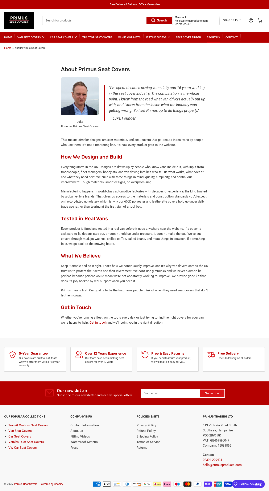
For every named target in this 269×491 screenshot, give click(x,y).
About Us (213, 37)
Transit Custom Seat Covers (28, 425)
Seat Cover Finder (188, 37)
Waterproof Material (84, 442)
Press (74, 448)
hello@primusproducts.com (191, 20)
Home (8, 37)
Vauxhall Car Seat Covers (26, 442)
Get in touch (98, 322)
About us (76, 431)
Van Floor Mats (129, 37)
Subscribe (212, 393)
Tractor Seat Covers (97, 37)
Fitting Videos (156, 37)
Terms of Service (148, 442)
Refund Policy (146, 431)
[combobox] (107, 20)
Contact (231, 37)
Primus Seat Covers (25, 484)
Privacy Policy (146, 425)
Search (162, 20)
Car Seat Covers (61, 37)
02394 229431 (183, 23)
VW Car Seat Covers (22, 448)
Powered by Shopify (51, 484)
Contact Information (84, 425)
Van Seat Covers (29, 37)
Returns (142, 448)
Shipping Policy (147, 436)
